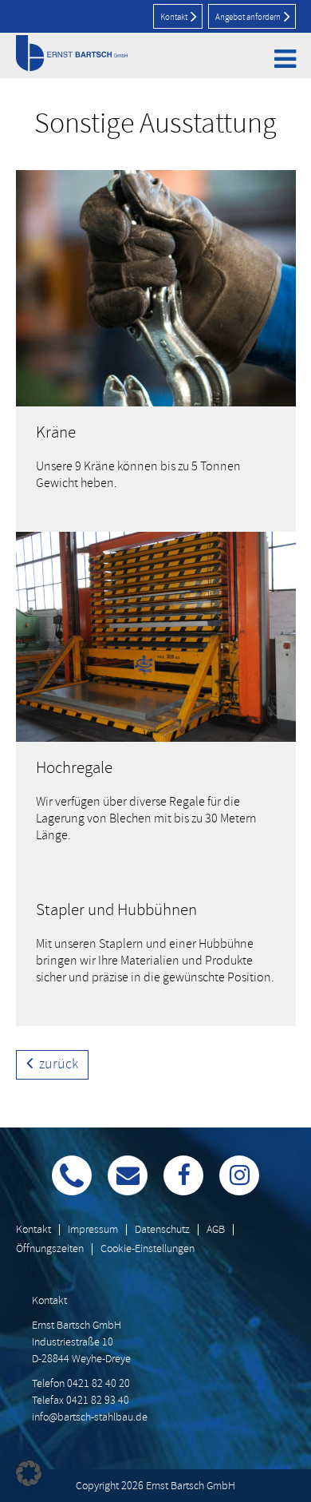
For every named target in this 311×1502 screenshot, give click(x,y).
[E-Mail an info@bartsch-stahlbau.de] (128, 1175)
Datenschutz (162, 1229)
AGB (216, 1229)
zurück (57, 1063)
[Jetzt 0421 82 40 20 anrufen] (72, 1175)
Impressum (93, 1229)
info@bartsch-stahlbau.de (90, 1417)
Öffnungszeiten (50, 1248)
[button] (28, 1473)
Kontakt (174, 16)
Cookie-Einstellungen (147, 1248)
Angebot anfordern (248, 16)
